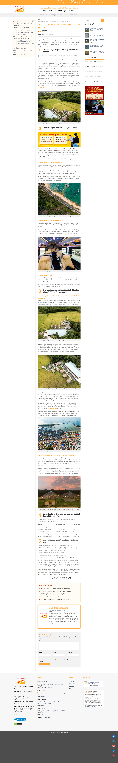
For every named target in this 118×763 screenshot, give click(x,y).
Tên (40, 652)
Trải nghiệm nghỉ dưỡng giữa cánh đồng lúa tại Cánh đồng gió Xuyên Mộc (23, 37)
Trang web (69, 652)
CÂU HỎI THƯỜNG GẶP (19, 54)
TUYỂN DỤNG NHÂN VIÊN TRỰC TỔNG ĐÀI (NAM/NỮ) (96, 34)
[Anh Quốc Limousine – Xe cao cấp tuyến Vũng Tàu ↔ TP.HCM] (19, 9)
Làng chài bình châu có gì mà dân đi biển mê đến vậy (54, 596)
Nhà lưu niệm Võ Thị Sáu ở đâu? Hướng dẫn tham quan (94, 82)
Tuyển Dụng (74, 15)
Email (54, 652)
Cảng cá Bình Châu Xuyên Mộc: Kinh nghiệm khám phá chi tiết (93, 77)
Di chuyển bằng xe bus (21, 34)
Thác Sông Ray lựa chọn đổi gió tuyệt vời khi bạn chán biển (56, 591)
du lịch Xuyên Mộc (52, 408)
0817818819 (49, 687)
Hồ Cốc (43, 87)
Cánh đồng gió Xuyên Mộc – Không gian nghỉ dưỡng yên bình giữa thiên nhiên (24, 40)
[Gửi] (102, 20)
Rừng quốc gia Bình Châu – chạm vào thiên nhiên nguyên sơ (93, 72)
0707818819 (41, 687)
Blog (66, 15)
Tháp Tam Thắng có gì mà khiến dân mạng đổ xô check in (55, 599)
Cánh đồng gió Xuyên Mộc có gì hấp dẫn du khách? (23, 24)
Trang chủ (43, 15)
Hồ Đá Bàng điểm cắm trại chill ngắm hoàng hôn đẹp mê (55, 594)
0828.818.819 (41, 714)
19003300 (47, 717)
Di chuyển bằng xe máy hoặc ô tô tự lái (24, 30)
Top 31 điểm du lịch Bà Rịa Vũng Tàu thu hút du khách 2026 (94, 67)
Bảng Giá (60, 15)
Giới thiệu (52, 15)
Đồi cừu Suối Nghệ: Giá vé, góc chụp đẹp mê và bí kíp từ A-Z (56, 588)
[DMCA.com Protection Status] (18, 724)
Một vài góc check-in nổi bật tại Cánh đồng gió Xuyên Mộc (25, 44)
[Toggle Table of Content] (32, 21)
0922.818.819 (41, 705)
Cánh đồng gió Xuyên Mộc (46, 571)
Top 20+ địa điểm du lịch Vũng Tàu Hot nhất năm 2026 (93, 62)
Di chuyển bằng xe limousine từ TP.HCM (24, 32)
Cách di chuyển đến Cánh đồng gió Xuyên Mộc (23, 28)
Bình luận (42, 640)
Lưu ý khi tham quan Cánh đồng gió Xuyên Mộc (24, 51)
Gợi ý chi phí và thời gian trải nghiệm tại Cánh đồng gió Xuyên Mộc (23, 47)
